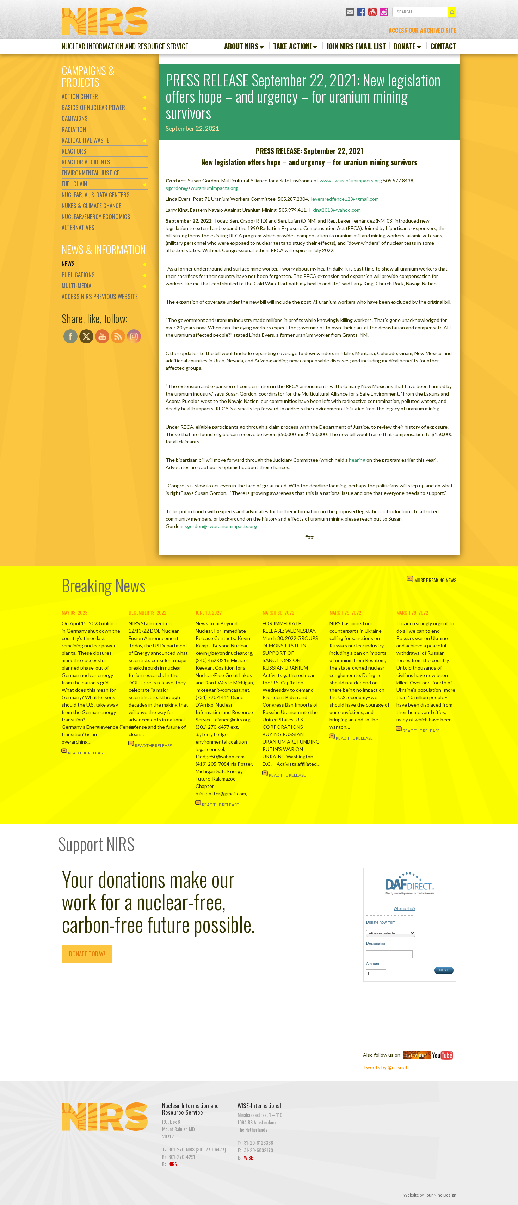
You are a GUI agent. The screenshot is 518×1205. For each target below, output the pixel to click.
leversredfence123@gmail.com (345, 199)
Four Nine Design (440, 1195)
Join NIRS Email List (356, 46)
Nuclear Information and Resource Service (125, 46)
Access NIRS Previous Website (100, 296)
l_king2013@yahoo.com (335, 210)
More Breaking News (435, 580)
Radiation (74, 129)
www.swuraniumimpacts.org (351, 181)
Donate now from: (381, 922)
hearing (357, 460)
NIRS (172, 1164)
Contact (443, 46)
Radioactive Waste (85, 140)
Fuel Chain (74, 183)
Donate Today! (87, 953)
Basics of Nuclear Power (93, 107)
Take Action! (292, 46)
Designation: (376, 943)
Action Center (80, 96)
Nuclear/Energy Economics (96, 216)
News (68, 263)
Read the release (86, 753)
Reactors (74, 151)
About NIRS (241, 46)
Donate (404, 46)
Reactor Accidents (86, 161)
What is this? (404, 908)
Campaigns (75, 118)
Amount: (373, 964)
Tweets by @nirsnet (385, 1067)
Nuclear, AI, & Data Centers (96, 194)
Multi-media (76, 285)
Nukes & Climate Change (91, 205)
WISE (248, 1157)
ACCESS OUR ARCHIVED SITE (422, 30)
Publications (78, 274)
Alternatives (78, 227)
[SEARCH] (452, 12)
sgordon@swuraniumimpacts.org (202, 188)
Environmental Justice (90, 172)
